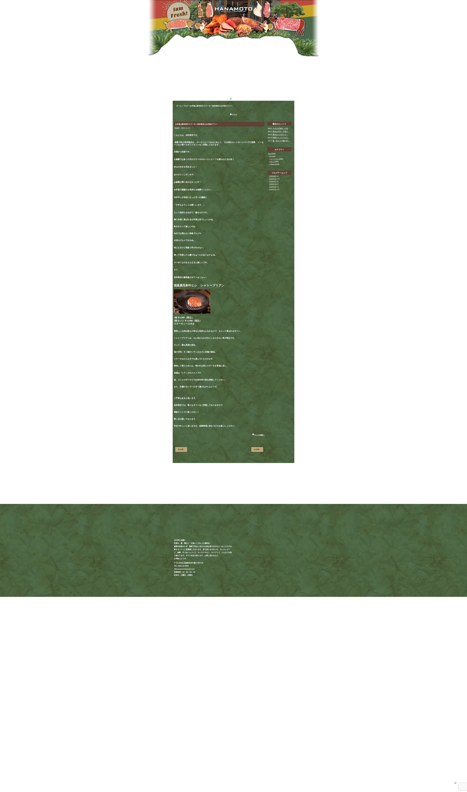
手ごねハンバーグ (285, 740)
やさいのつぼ (257, 743)
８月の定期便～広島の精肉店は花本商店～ (289, 128)
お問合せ (271, 746)
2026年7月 (272, 179)
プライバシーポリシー (284, 746)
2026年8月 (272, 176)
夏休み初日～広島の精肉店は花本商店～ (288, 132)
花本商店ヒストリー (258, 746)
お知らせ (272, 161)
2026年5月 (272, 184)
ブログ (186, 106)
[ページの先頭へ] (258, 436)
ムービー (280, 743)
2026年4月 (272, 187)
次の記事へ (257, 449)
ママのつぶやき (270, 743)
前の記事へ (181, 449)
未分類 (271, 156)
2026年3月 (272, 189)
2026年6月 (272, 181)
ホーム (178, 106)
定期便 (254, 740)
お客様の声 (273, 164)
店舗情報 (288, 743)
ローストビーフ (264, 740)
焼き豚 (274, 740)
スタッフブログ (274, 159)
